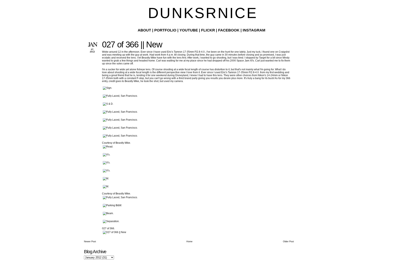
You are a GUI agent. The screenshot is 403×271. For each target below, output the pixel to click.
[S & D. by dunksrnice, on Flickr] (108, 103)
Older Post (288, 241)
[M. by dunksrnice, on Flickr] (106, 178)
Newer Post (90, 241)
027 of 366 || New (132, 44)
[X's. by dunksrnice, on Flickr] (106, 154)
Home (189, 241)
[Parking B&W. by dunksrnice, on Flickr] (112, 205)
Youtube (188, 30)
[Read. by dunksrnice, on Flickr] (108, 146)
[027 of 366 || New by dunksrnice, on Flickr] (114, 232)
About (144, 30)
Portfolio (165, 30)
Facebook (228, 30)
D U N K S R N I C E (201, 13)
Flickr (208, 30)
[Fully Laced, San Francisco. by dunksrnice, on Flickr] (120, 95)
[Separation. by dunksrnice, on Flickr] (111, 221)
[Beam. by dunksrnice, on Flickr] (108, 213)
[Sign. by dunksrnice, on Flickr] (107, 87)
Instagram (254, 30)
